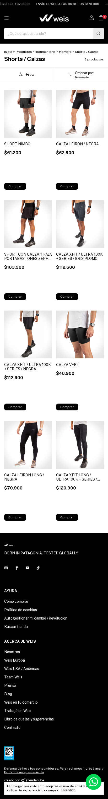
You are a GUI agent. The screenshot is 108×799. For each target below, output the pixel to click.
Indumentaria (45, 52)
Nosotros (12, 652)
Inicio (8, 52)
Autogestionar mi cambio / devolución (35, 618)
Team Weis (13, 677)
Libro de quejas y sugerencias (29, 719)
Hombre (65, 52)
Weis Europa (14, 660)
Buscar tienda (16, 627)
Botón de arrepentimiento (24, 772)
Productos (24, 52)
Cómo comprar (16, 601)
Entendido (68, 790)
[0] (101, 18)
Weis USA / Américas (21, 669)
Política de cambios (20, 610)
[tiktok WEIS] (38, 568)
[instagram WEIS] (6, 568)
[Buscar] (98, 33)
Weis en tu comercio (21, 702)
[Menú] (6, 18)
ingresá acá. (92, 768)
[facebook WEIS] (17, 568)
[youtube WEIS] (27, 568)
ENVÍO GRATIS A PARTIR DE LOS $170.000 (64, 4)
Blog (8, 694)
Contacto (12, 727)
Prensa (10, 685)
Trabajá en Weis (17, 711)
